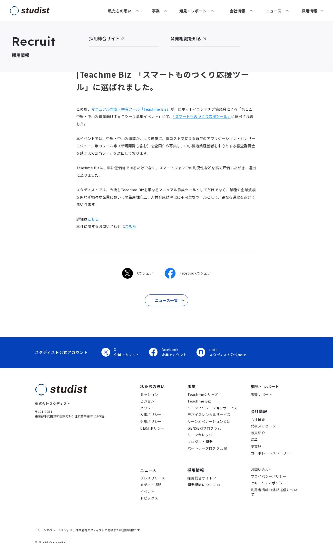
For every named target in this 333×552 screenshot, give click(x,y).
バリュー (147, 408)
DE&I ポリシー (152, 428)
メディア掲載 (150, 484)
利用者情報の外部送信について (274, 492)
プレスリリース (152, 478)
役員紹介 (258, 433)
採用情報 (195, 470)
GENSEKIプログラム (204, 428)
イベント (147, 491)
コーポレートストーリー (270, 453)
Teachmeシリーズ (202, 394)
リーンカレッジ (199, 435)
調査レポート (261, 394)
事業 (156, 11)
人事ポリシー (151, 414)
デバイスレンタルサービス (208, 414)
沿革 (254, 439)
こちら (93, 219)
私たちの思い (119, 11)
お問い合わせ (261, 469)
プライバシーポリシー (269, 476)
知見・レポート (192, 11)
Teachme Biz (199, 401)
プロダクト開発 (200, 441)
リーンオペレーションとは (208, 421)
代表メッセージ (263, 426)
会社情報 (237, 11)
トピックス (149, 498)
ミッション (149, 394)
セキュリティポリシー (268, 483)
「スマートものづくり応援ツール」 (202, 116)
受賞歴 (256, 446)
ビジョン (147, 401)
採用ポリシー (151, 421)
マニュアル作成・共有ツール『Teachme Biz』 (130, 109)
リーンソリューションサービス (212, 408)
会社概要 (258, 419)
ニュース (273, 11)
